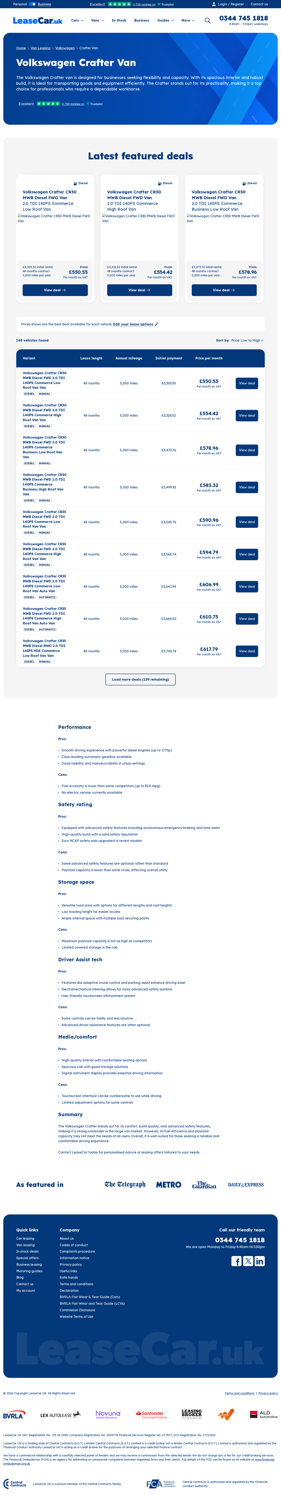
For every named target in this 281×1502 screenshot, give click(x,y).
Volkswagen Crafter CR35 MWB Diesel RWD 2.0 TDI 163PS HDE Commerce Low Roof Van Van (44, 648)
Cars (75, 20)
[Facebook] (236, 1261)
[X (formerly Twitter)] (248, 1261)
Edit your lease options (133, 324)
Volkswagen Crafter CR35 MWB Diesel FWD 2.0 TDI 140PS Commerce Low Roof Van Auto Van (44, 583)
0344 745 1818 (240, 1240)
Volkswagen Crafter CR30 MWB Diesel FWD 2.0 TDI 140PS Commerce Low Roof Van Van (44, 380)
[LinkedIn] (260, 1261)
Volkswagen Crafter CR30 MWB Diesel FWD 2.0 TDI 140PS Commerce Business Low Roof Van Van (44, 447)
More (186, 20)
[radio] (20, 4)
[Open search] (208, 20)
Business (141, 20)
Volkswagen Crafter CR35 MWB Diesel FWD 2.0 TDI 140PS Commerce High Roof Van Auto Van (44, 616)
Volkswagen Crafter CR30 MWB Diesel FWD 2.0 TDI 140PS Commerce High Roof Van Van (44, 412)
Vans (95, 20)
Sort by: (223, 340)
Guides (163, 20)
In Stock (119, 20)
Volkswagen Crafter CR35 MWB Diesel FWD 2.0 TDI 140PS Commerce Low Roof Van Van (44, 519)
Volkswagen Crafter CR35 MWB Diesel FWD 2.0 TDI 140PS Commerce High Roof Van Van (44, 551)
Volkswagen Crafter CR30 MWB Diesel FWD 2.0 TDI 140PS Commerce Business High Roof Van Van (44, 484)
